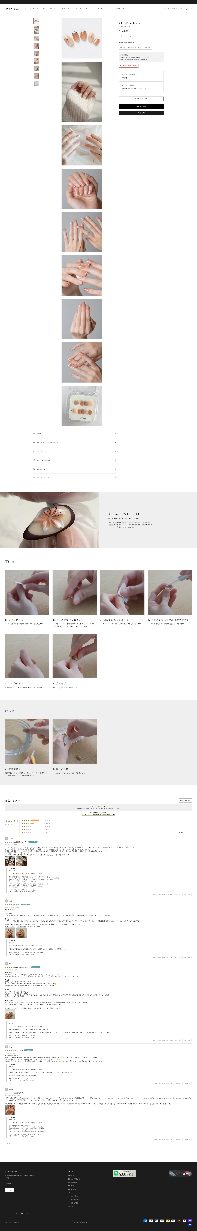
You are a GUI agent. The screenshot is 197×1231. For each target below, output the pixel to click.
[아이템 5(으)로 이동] (36, 53)
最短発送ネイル (67, 9)
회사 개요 (71, 1175)
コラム (100, 9)
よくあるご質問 (73, 1203)
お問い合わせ (72, 1206)
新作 (44, 9)
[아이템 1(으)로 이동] (36, 21)
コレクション (90, 9)
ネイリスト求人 (73, 1196)
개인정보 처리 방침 (74, 1179)
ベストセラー (54, 9)
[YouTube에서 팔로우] (22, 1213)
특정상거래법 (72, 1189)
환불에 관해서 (72, 1182)
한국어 (173, 9)
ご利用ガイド (120, 9)
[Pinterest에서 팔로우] (17, 1213)
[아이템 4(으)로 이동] (36, 46)
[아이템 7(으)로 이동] (36, 68)
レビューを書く (185, 800)
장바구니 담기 (141, 106)
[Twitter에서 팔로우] (6, 1213)
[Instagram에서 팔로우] (11, 1213)
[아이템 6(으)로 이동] (36, 61)
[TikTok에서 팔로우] (27, 1213)
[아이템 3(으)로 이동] (36, 39)
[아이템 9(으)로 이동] (36, 83)
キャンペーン (34, 9)
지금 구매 (141, 113)
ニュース (109, 9)
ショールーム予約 (73, 1199)
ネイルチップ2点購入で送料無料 (98, 2)
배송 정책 (71, 1186)
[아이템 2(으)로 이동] (36, 30)
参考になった (187, 894)
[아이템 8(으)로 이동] (36, 76)
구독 (9, 1190)
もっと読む (10, 1143)
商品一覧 (78, 9)
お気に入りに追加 (141, 99)
